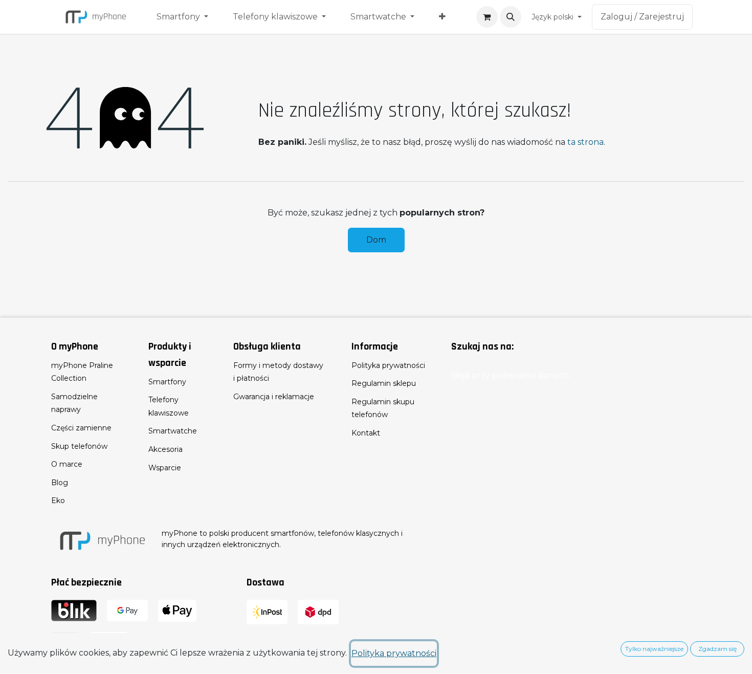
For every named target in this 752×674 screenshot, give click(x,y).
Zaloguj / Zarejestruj (642, 16)
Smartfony (167, 381)
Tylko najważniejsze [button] (654, 649)
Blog (59, 482)
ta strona (585, 142)
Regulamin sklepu (383, 383)
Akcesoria (165, 449)
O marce (66, 464)
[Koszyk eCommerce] (487, 17)
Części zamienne (81, 427)
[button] (510, 17)
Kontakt (365, 433)
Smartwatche (172, 431)
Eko (58, 500)
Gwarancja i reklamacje (273, 396)
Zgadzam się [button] (717, 649)
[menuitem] (182, 17)
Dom (376, 240)
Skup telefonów (79, 446)
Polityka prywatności (388, 365)
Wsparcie (164, 467)
